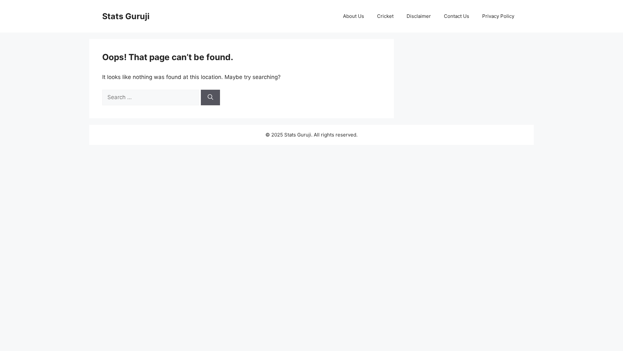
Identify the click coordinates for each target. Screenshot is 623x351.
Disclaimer (419, 16)
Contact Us (456, 16)
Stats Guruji (126, 16)
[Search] (210, 97)
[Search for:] (151, 97)
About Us (353, 16)
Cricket (385, 16)
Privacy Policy (498, 16)
